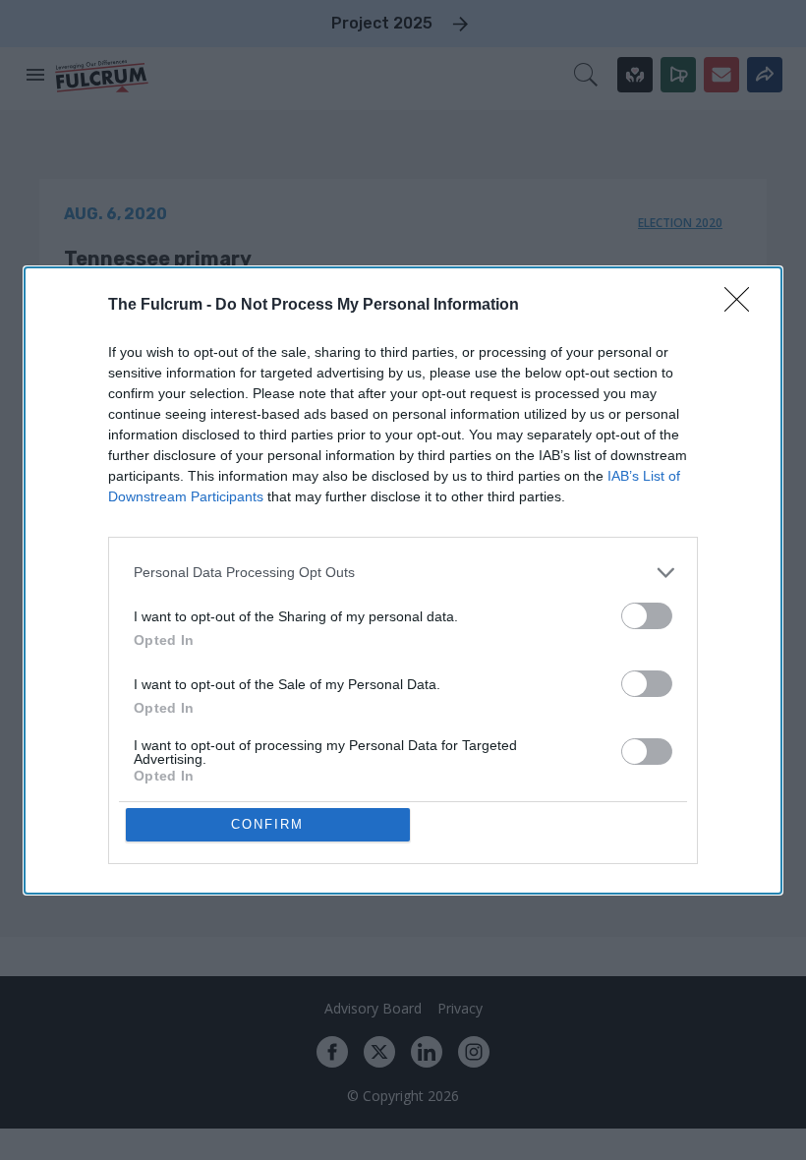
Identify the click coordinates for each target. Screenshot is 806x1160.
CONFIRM (267, 824)
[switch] (646, 616)
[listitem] (403, 572)
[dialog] (403, 580)
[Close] (743, 305)
